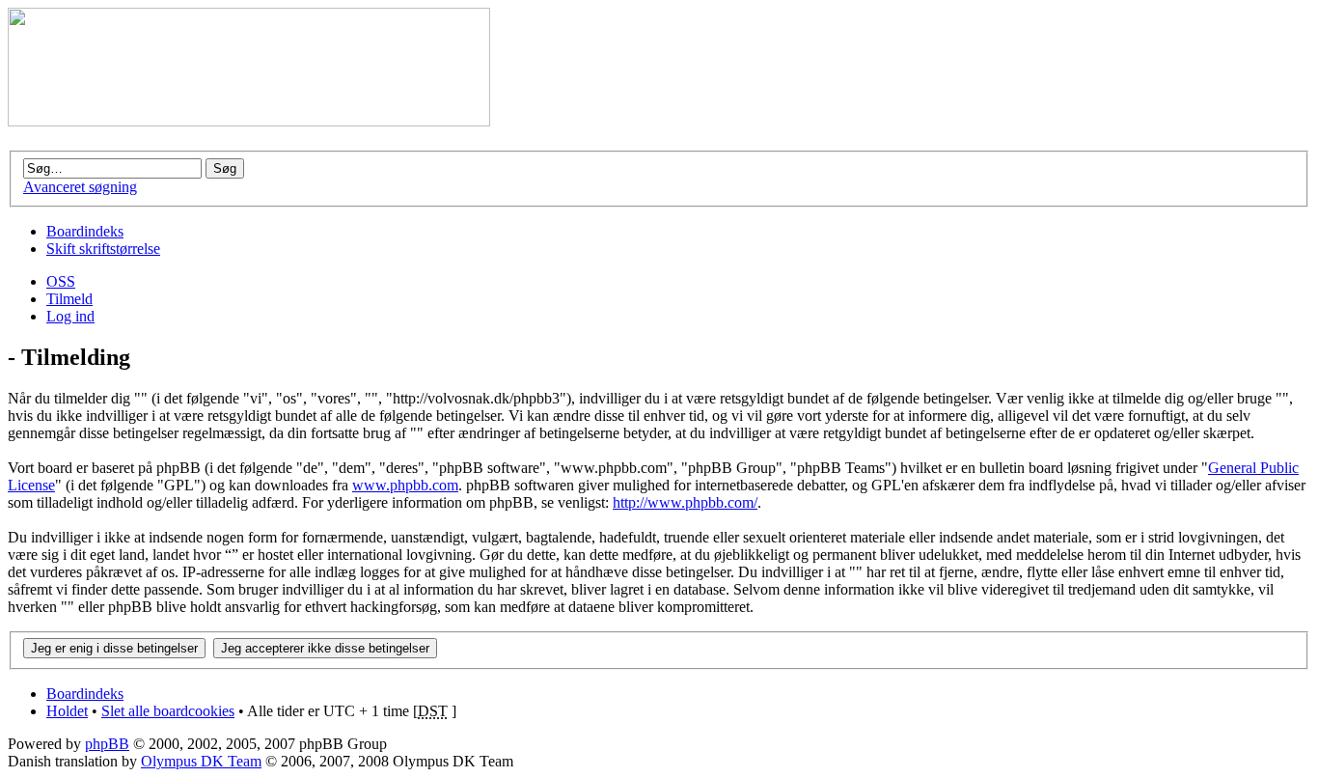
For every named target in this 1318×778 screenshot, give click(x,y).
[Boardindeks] (249, 121)
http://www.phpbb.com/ (685, 502)
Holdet (67, 711)
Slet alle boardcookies (167, 711)
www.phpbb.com (405, 485)
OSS (60, 281)
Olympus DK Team (201, 761)
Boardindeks (85, 231)
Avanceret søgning (80, 187)
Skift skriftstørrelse (103, 248)
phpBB (107, 744)
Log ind (70, 316)
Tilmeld (69, 299)
